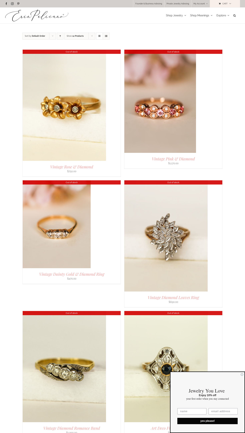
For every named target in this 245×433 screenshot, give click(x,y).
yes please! (207, 421)
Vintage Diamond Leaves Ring (173, 297)
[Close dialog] (242, 374)
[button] (234, 15)
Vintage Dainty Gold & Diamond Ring (71, 274)
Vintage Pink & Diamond (173, 158)
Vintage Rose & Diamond (71, 166)
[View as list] (106, 36)
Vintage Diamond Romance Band (71, 428)
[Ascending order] (60, 36)
